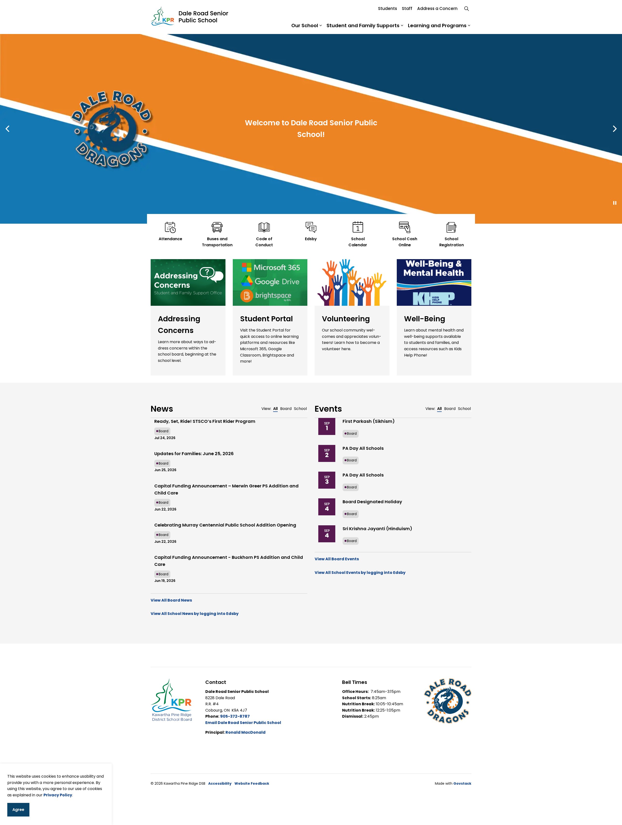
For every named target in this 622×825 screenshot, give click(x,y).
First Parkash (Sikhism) (369, 421)
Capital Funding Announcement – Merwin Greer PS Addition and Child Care (226, 489)
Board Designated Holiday (372, 502)
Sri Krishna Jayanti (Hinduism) (377, 529)
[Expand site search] (466, 8)
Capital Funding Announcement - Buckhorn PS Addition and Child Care (228, 560)
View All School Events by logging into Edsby (360, 572)
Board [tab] (286, 408)
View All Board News (171, 600)
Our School (304, 25)
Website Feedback (251, 783)
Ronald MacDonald (245, 732)
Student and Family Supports (363, 25)
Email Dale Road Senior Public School (243, 722)
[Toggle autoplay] (614, 203)
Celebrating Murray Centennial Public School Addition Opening (225, 525)
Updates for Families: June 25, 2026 (194, 454)
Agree (18, 809)
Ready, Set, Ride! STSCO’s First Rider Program (204, 421)
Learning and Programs (437, 25)
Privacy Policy (57, 795)
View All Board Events (337, 559)
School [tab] (300, 408)
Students (387, 8)
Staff (407, 8)
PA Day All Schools (363, 448)
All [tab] (275, 408)
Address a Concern (437, 8)
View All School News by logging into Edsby (195, 613)
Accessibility (220, 783)
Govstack (462, 783)
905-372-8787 (235, 716)
